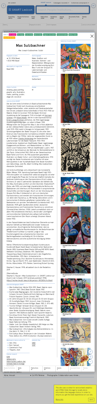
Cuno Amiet (29, 34)
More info (59, 399)
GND (33, 343)
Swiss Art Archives (9, 37)
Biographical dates (12, 55)
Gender (34, 87)
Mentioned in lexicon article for (16, 340)
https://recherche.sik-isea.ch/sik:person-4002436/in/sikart (30, 280)
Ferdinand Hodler (62, 34)
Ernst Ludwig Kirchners (15, 120)
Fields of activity (11, 87)
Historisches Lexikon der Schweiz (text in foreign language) (16, 364)
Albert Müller (22, 118)
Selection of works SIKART (68, 41)
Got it (91, 399)
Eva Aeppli (21, 34)
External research (12, 354)
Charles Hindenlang (25, 138)
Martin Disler (38, 34)
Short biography (36, 55)
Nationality (35, 76)
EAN (8, 357)
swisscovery (11, 359)
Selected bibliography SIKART (15, 284)
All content (12, 34)
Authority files (36, 340)
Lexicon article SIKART (13, 101)
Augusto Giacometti (49, 34)
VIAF (34, 345)
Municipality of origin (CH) (14, 66)
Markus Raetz (73, 34)
